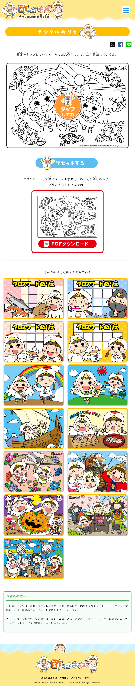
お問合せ (64, 678)
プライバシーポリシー (82, 678)
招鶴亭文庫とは (49, 678)
